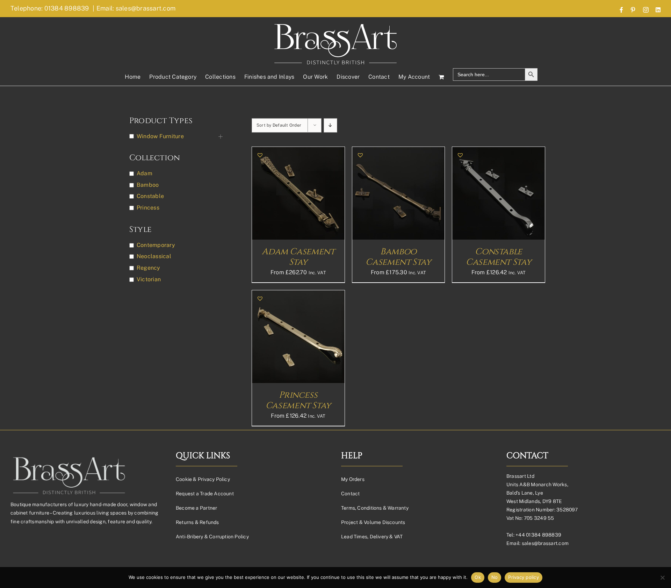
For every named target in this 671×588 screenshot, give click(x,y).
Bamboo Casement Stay (398, 257)
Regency (148, 267)
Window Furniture (160, 136)
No (494, 577)
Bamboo (148, 185)
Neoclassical (154, 256)
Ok (478, 577)
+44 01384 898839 (538, 535)
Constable (150, 196)
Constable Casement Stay (498, 257)
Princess (148, 207)
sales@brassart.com (545, 543)
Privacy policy (523, 577)
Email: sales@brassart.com (135, 8)
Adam (144, 173)
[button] (260, 155)
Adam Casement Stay (298, 257)
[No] (662, 577)
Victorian (149, 279)
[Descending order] (330, 125)
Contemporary (156, 245)
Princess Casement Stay (298, 400)
